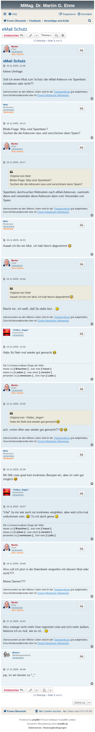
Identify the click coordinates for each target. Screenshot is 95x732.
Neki (5, 104)
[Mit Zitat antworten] (82, 50)
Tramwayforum (62, 91)
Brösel (15, 652)
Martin (14, 46)
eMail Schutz (14, 29)
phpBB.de (63, 723)
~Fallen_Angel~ (20, 330)
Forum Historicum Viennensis (53, 95)
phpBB (35, 720)
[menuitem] (12, 14)
